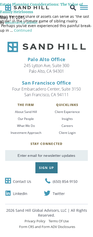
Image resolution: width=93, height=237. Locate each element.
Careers (67, 126)
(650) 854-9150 (65, 181)
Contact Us (22, 181)
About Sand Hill (26, 112)
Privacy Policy (35, 221)
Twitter (59, 193)
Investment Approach (26, 132)
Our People (26, 119)
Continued (23, 30)
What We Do (26, 126)
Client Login (67, 132)
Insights (67, 119)
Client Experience (67, 112)
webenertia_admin (21, 22)
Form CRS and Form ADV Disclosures (47, 226)
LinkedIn (20, 193)
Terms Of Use (59, 221)
